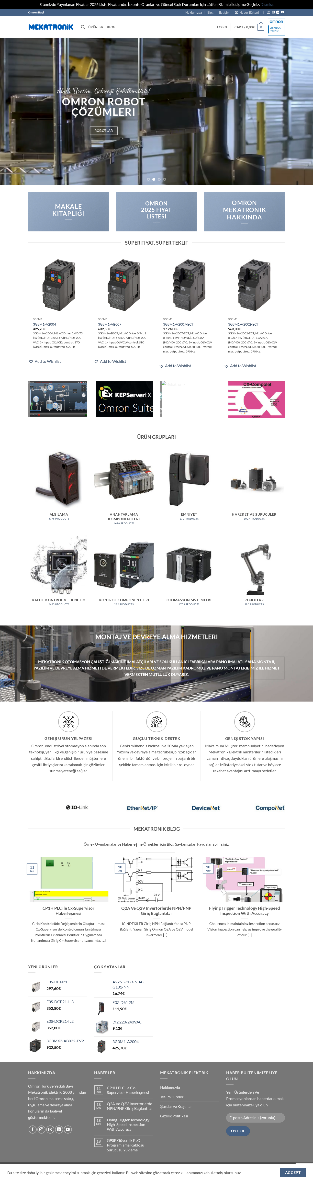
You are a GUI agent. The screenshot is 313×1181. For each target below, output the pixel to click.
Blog (210, 12)
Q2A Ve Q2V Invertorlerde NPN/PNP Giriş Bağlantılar (156, 911)
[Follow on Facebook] (263, 12)
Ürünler (95, 27)
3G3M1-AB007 (109, 324)
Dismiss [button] (267, 4)
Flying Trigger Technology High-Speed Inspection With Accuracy (244, 911)
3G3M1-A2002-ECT (243, 324)
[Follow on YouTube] (282, 12)
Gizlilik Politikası (174, 1115)
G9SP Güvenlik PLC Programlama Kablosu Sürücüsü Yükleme (125, 1145)
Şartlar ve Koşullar (176, 1106)
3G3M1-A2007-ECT (178, 324)
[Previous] (12, 111)
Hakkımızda (193, 12)
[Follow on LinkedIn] (277, 12)
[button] (247, 12)
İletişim (224, 12)
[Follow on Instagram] (268, 12)
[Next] (300, 111)
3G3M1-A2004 (44, 324)
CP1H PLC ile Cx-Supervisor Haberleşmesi (68, 911)
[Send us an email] (273, 12)
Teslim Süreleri (172, 1096)
